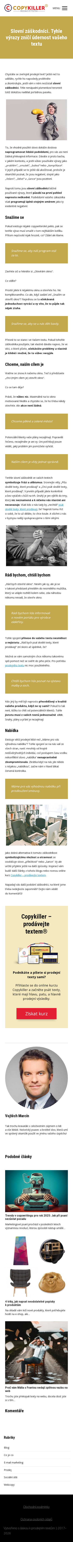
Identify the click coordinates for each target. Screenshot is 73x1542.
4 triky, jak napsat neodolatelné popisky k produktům (30, 1303)
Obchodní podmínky (36, 1507)
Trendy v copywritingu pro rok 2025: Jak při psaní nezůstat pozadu (36, 1217)
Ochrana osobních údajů (36, 1519)
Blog (6, 1447)
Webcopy (9, 1484)
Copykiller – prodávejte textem (28, 875)
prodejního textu (14, 665)
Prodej (8, 1470)
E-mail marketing (13, 1462)
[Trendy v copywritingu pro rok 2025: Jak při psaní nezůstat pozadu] (36, 1191)
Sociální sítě (10, 1477)
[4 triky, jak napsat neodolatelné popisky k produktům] (36, 1266)
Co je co (8, 1455)
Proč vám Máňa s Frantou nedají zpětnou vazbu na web (36, 1389)
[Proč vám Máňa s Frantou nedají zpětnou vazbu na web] (36, 1352)
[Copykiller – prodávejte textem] (26, 8)
